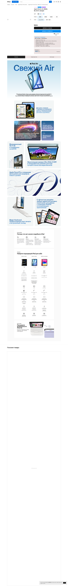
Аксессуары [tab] (52, 56)
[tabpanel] (34, 100)
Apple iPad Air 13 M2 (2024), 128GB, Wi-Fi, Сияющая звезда (38, 4)
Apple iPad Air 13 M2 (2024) (22, 4)
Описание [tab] (16, 56)
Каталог (12, 4)
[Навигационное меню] (60, 1)
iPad (16, 4)
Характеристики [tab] (34, 56)
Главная (8, 4)
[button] (54, 1)
